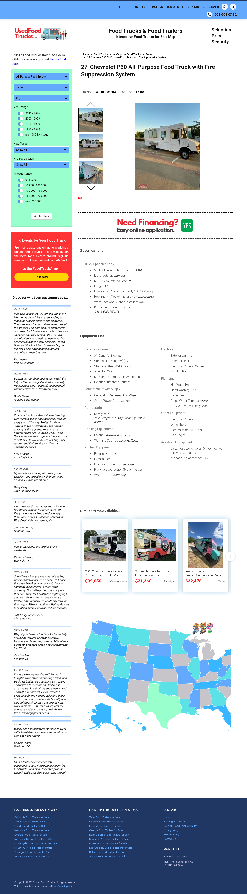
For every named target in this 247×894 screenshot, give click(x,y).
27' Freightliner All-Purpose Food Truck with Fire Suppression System (152, 575)
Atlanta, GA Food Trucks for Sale (32, 856)
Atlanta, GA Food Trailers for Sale (107, 856)
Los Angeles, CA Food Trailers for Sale (110, 847)
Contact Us (196, 6)
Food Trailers (152, 6)
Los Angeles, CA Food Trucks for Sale (35, 843)
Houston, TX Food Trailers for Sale (108, 843)
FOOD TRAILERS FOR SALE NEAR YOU (113, 809)
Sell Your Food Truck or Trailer (180, 825)
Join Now (41, 277)
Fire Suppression (24, 158)
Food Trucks (128, 6)
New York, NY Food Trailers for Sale (109, 839)
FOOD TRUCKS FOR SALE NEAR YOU (37, 809)
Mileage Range (23, 173)
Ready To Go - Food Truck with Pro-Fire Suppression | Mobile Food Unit (205, 575)
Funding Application (175, 821)
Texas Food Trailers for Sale (104, 817)
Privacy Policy (171, 830)
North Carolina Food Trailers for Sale (109, 834)
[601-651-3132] (209, 14)
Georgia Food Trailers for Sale (106, 830)
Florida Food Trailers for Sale (105, 826)
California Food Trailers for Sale (106, 821)
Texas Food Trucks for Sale (29, 821)
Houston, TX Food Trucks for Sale (33, 847)
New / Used (21, 143)
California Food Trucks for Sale (31, 817)
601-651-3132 (179, 856)
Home (167, 817)
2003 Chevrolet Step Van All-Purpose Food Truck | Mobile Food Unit (103, 575)
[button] (90, 187)
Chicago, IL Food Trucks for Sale (32, 852)
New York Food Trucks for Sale (31, 830)
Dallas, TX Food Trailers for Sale (107, 852)
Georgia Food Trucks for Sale (30, 834)
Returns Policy (171, 834)
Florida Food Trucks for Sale (30, 826)
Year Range (21, 107)
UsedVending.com (62, 886)
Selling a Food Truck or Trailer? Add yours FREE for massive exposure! (39, 59)
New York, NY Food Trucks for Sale (33, 839)
